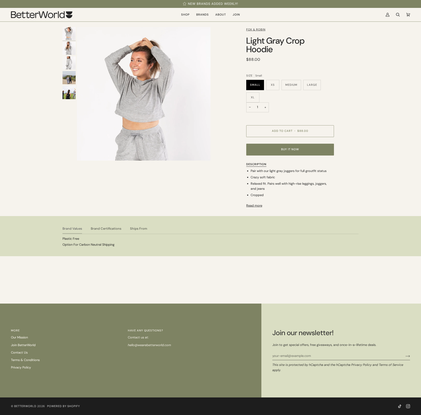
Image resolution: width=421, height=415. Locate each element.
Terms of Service (391, 365)
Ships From (138, 229)
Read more (254, 206)
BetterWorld (25, 406)
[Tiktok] (400, 406)
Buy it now (290, 149)
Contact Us (19, 353)
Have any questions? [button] (145, 330)
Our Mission (19, 337)
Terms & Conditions (25, 360)
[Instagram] (408, 406)
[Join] (404, 356)
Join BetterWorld (23, 345)
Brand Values (72, 229)
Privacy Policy (361, 365)
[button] (185, 14)
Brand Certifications (106, 229)
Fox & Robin (256, 29)
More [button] (15, 330)
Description (256, 164)
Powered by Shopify (63, 406)
